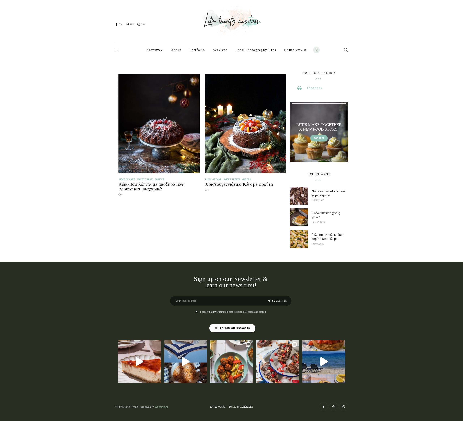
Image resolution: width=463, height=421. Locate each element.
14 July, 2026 (318, 200)
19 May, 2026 (318, 244)
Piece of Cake (126, 179)
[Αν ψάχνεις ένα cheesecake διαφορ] (139, 361)
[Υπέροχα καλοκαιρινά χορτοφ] (231, 361)
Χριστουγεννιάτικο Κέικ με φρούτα (239, 184)
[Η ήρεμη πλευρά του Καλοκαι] (185, 361)
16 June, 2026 (318, 222)
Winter (159, 179)
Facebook (314, 88)
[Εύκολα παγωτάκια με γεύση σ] (277, 361)
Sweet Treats (145, 179)
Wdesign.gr (161, 407)
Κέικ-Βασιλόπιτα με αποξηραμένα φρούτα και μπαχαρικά (151, 187)
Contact (319, 138)
